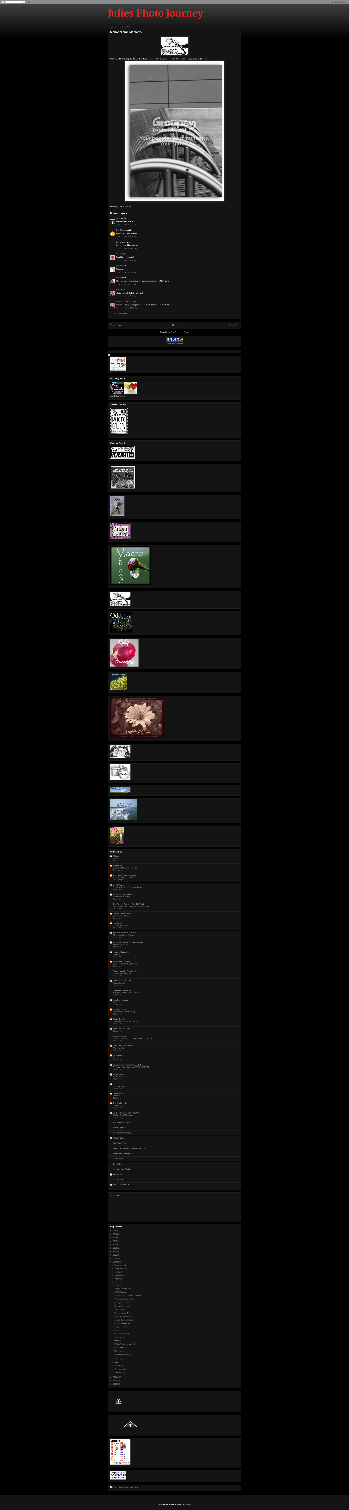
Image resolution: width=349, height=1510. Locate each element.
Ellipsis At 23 (117, 858)
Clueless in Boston (124, 301)
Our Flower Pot (119, 1143)
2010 (115, 1258)
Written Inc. (118, 866)
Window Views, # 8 (121, 1313)
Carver (119, 278)
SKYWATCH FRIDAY (120, 945)
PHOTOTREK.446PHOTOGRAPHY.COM (129, 1148)
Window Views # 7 (121, 1334)
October (118, 1272)
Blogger (188, 1504)
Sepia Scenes (118, 1074)
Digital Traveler (119, 1019)
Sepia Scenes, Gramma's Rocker (127, 1296)
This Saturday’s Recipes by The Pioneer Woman (131, 906)
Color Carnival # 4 (121, 1348)
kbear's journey (119, 1036)
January (118, 1373)
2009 (115, 1262)
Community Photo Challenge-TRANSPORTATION (131, 1067)
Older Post (234, 325)
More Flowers (119, 1351)
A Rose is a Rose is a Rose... (123, 935)
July (117, 1282)
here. (205, 59)
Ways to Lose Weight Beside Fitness (126, 993)
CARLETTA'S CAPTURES (123, 1046)
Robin (118, 254)
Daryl (118, 289)
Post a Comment (120, 313)
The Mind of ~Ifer (120, 1103)
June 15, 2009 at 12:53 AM (126, 249)
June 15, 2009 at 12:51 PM (126, 308)
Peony (116, 1330)
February (119, 1369)
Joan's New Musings (121, 1029)
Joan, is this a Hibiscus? (124, 1320)
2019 (115, 1238)
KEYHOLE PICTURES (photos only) (128, 942)
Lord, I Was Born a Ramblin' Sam (127, 1113)
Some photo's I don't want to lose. (125, 964)
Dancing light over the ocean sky (125, 868)
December (119, 1265)
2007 (115, 1381)
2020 (115, 1234)
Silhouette (116, 954)
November (119, 1268)
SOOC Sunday (120, 1292)
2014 (115, 1248)
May (117, 1359)
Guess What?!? (118, 1105)
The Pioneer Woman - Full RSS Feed (128, 904)
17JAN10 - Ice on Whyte (122, 973)
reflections (117, 1096)
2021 (115, 1231)
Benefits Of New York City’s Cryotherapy (127, 887)
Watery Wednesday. (122, 1306)
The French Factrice (121, 1122)
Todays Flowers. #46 (122, 1289)
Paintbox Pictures (120, 1000)
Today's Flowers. (121, 1327)
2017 (115, 1241)
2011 (115, 1255)
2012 (115, 1251)
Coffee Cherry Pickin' (120, 925)
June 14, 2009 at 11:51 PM (126, 237)
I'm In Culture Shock (121, 1169)
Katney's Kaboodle (121, 952)
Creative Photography (122, 990)
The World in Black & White (124, 933)
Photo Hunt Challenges (122, 1154)
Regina (119, 266)
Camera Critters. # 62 (122, 1323)
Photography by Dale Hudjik (125, 971)
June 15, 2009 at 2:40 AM (126, 261)
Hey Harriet (117, 923)
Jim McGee (117, 1164)
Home (175, 325)
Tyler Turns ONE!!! (119, 1086)
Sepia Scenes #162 (120, 1077)
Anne (118, 218)
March (118, 1366)
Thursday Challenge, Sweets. (126, 1299)
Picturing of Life (120, 1128)
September (119, 1275)
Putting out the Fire (122, 1302)
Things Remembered (174, 343)
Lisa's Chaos (118, 885)
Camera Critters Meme (122, 914)
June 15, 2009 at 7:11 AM (126, 284)
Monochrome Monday (122, 1355)
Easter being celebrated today (124, 1012)
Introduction (118, 1159)
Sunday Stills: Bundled (121, 897)
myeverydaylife (119, 1009)
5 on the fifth (118, 1055)
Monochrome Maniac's (123, 1316)
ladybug (117, 1341)
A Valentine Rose (119, 1048)
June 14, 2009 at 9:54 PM (126, 225)
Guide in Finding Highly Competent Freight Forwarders (133, 1038)
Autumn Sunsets (119, 983)
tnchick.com (118, 1180)
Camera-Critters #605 (121, 916)
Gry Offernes (121, 230)
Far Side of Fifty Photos (123, 895)
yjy (114, 1058)
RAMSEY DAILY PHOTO (123, 981)
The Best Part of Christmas (123, 1115)
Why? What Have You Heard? (125, 875)
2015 (115, 1245)
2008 (115, 1377)
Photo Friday (118, 1138)
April (117, 1362)
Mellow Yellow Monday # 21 (125, 1344)
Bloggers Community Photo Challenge (129, 1065)
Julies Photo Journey (155, 13)
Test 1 (115, 1002)
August (118, 1279)
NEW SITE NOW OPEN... (123, 1185)
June (117, 1286)
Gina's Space (118, 1094)
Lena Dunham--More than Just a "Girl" (127, 1021)
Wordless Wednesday (122, 1133)
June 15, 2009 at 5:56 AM (126, 272)
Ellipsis (116, 856)
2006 (115, 1384)
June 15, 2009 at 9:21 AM (126, 296)
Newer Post (115, 325)
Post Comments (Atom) (180, 332)
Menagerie (117, 1174)
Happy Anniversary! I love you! (124, 878)
